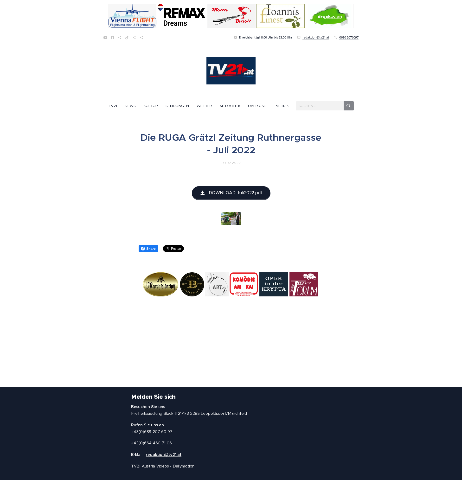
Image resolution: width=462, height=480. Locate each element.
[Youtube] (105, 37)
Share (151, 248)
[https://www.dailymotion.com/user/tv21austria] (141, 37)
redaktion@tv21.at (315, 37)
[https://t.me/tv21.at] (134, 37)
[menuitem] (115, 106)
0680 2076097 (349, 37)
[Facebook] (112, 37)
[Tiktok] (127, 37)
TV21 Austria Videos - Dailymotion (162, 466)
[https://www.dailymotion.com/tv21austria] (120, 37)
